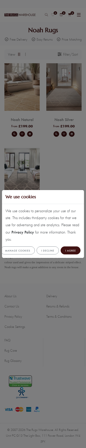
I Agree (70, 250)
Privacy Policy (22, 232)
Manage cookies (17, 250)
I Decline (47, 250)
